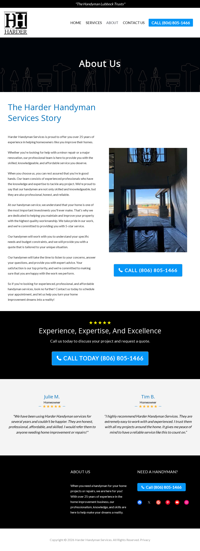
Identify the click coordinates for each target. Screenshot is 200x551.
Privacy (145, 540)
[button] (171, 23)
